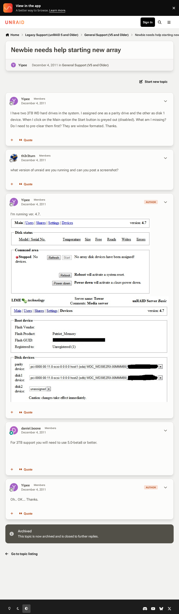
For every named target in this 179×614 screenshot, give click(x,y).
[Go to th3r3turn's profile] (14, 158)
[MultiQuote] (11, 140)
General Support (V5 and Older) (85, 65)
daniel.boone (31, 428)
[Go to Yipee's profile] (13, 65)
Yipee (22, 65)
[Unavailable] (80, 221)
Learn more (9, 8)
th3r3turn (28, 156)
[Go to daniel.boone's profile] (14, 430)
